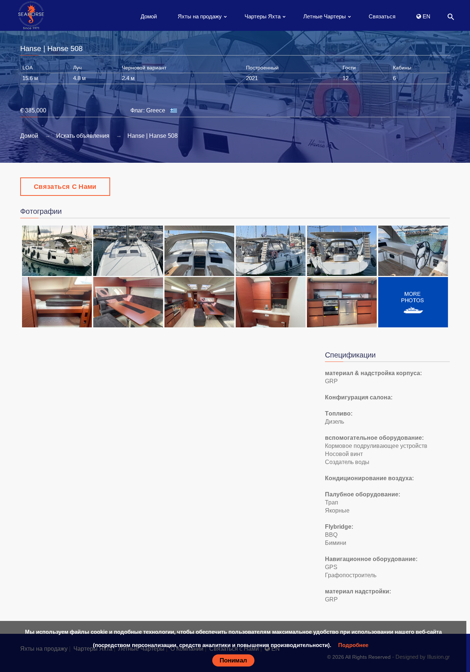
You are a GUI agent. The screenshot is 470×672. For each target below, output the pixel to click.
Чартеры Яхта (263, 16)
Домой (149, 16)
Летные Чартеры (324, 16)
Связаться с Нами (65, 186)
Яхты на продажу (200, 16)
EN (425, 16)
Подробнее (353, 645)
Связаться (382, 16)
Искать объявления (82, 136)
